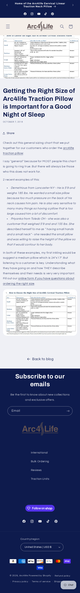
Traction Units (40, 479)
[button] (8, 26)
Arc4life (23, 576)
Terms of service (41, 582)
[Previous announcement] (7, 5)
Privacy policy (20, 582)
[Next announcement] (73, 5)
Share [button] (11, 133)
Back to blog (43, 359)
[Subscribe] (68, 410)
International (39, 452)
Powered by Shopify (40, 576)
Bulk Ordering (40, 461)
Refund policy (62, 576)
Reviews (36, 470)
